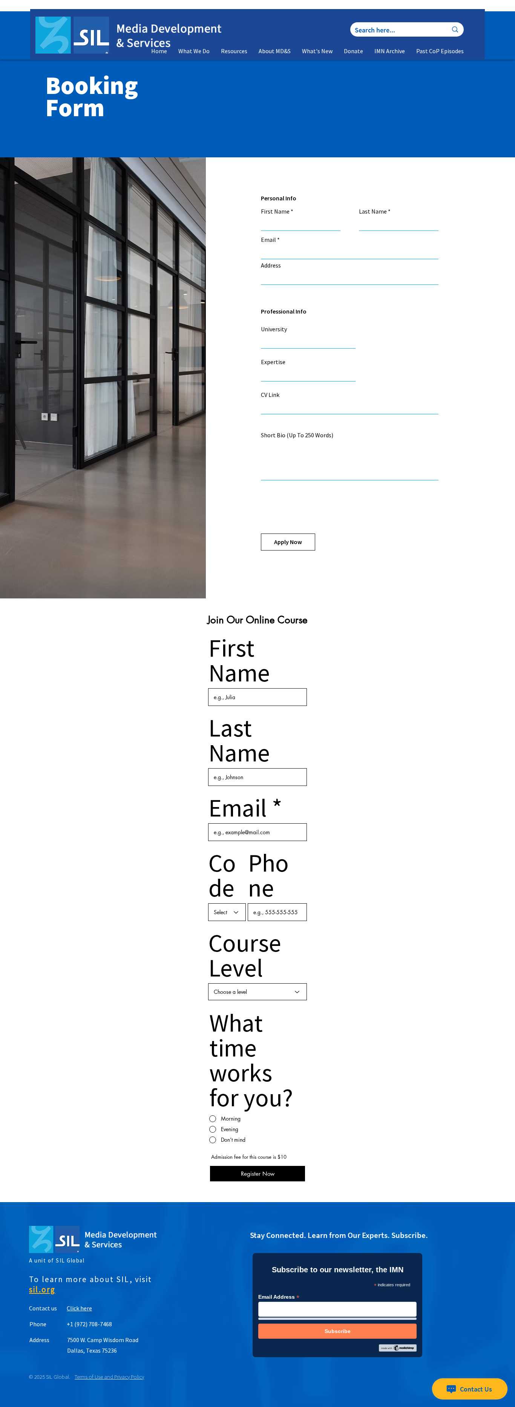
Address (271, 265)
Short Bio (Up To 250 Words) (297, 435)
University (274, 329)
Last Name (373, 211)
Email (268, 240)
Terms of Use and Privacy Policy (109, 1376)
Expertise (273, 362)
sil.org (42, 1289)
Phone (268, 875)
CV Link (270, 395)
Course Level (244, 955)
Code (222, 875)
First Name (275, 211)
